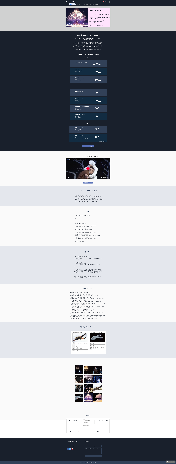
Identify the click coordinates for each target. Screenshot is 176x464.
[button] (109, 2)
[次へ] (109, 17)
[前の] (66, 17)
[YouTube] (72, 449)
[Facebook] (68, 449)
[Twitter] (70, 449)
